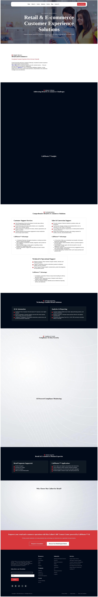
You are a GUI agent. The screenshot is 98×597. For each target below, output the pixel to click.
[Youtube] (25, 586)
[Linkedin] (12, 586)
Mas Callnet (14, 65)
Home (29, 4)
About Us (33, 4)
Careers (38, 4)
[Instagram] (22, 586)
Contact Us (57, 4)
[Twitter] (19, 586)
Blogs (52, 4)
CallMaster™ (20, 67)
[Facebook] (15, 586)
